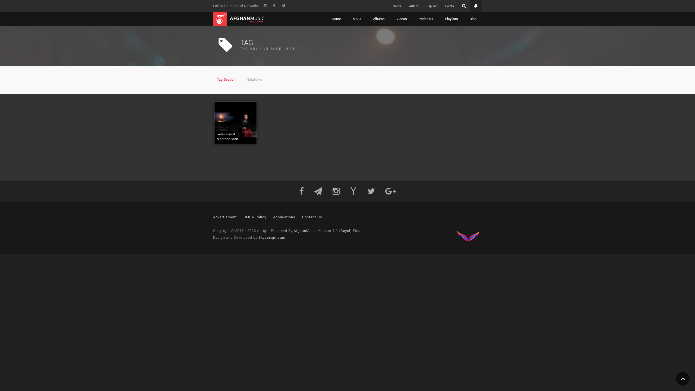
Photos (396, 6)
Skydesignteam (271, 237)
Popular (432, 6)
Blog (473, 19)
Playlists (451, 19)
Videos (401, 19)
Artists (413, 6)
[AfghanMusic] (239, 19)
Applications (284, 217)
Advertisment (225, 217)
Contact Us (312, 217)
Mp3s (357, 19)
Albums (379, 19)
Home (336, 19)
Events (449, 6)
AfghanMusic (305, 230)
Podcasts (426, 19)
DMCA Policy (255, 217)
